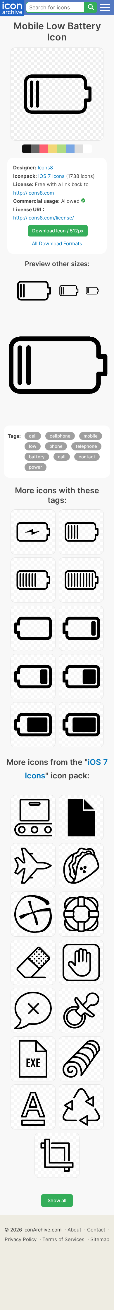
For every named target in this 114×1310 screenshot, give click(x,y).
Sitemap (99, 1239)
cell (33, 436)
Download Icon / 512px (58, 231)
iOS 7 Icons (51, 176)
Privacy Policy (21, 1239)
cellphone (60, 436)
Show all (57, 1200)
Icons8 (45, 168)
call (61, 457)
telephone (86, 446)
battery (37, 457)
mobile (91, 436)
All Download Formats (57, 243)
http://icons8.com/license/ (43, 218)
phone (56, 446)
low (32, 446)
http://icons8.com (33, 193)
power (35, 467)
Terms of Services (63, 1239)
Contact (96, 1230)
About (74, 1230)
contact (87, 457)
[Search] (90, 7)
